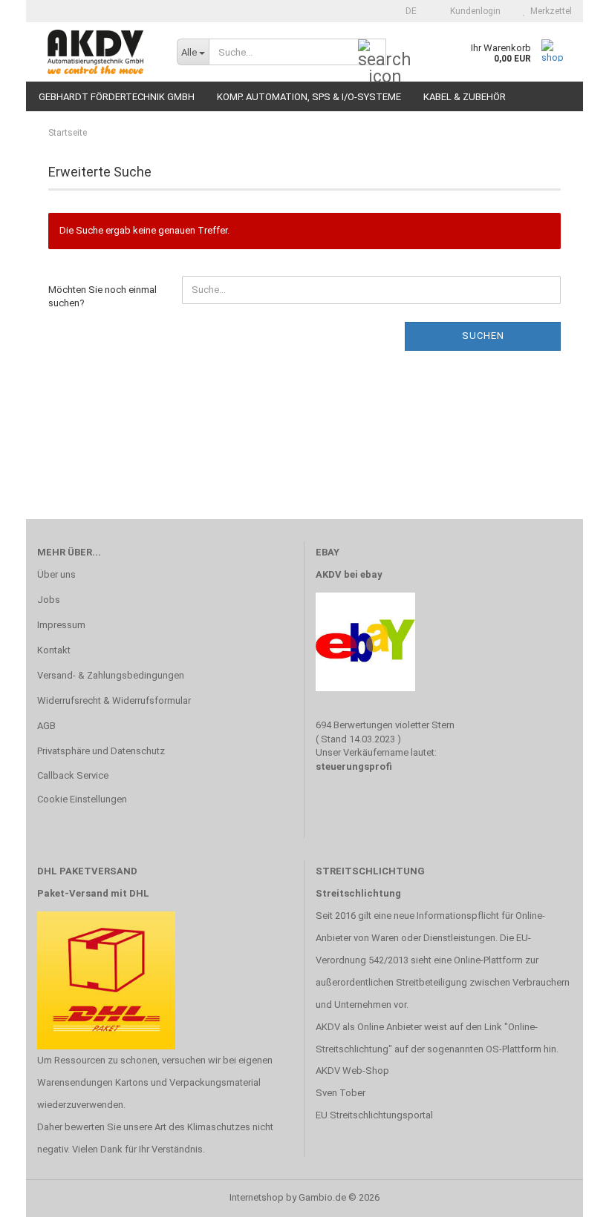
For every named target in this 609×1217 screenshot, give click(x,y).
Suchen (483, 335)
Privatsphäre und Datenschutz (101, 750)
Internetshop (256, 1197)
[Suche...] (372, 52)
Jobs (48, 599)
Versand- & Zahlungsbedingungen (110, 675)
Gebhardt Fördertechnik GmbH (117, 96)
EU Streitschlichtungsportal (374, 1115)
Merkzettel (549, 11)
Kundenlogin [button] (473, 11)
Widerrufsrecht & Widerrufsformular (114, 700)
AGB (46, 725)
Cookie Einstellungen (82, 799)
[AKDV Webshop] (95, 52)
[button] (406, 11)
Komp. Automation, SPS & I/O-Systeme (309, 96)
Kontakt (54, 650)
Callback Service (72, 775)
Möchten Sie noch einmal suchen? (102, 296)
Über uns (56, 574)
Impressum (61, 624)
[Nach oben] (568, 1194)
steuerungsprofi (354, 766)
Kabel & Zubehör (464, 96)
